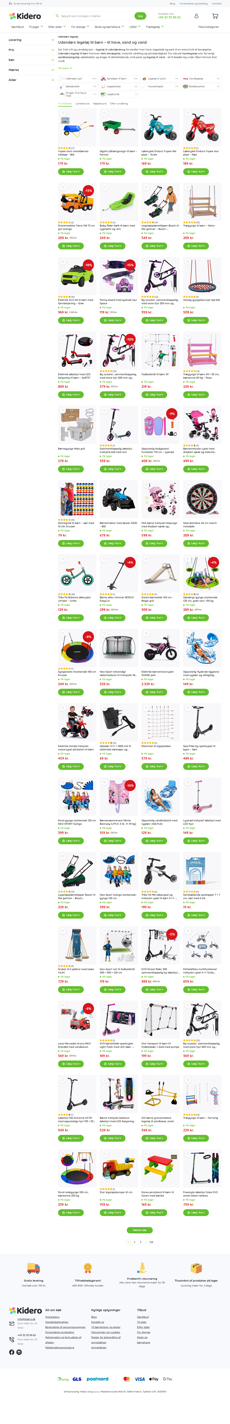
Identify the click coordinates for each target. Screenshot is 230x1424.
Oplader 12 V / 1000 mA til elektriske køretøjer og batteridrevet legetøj (115, 747)
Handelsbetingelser (57, 1322)
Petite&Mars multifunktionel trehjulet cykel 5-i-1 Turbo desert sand (200, 970)
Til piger (34, 27)
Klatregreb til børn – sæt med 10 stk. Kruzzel (76, 524)
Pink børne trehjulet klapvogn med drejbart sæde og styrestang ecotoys (159, 524)
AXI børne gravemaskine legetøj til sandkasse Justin (157, 1119)
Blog (172, 3)
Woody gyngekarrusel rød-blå (201, 300)
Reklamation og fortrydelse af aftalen (63, 1340)
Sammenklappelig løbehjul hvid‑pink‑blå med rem (116, 450)
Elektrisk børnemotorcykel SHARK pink (157, 673)
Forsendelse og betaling (194, 3)
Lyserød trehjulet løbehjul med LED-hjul (202, 822)
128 (151, 1242)
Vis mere (63, 68)
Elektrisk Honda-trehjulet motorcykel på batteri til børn (76, 747)
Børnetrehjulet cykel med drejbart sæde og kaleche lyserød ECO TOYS (199, 450)
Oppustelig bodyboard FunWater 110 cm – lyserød (157, 450)
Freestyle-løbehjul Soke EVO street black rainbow (200, 1194)
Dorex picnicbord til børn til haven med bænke (157, 1194)
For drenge (78, 27)
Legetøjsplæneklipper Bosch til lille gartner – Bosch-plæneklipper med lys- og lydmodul (160, 227)
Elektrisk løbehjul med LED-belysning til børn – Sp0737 (74, 376)
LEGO (133, 27)
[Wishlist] (63, 113)
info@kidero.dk (26, 1319)
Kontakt (216, 3)
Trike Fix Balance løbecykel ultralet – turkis (74, 599)
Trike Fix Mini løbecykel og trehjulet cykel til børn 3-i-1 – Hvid (158, 896)
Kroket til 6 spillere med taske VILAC (76, 970)
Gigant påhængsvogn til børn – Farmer (118, 153)
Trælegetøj (153, 27)
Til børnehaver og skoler (106, 1327)
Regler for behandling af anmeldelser (106, 1340)
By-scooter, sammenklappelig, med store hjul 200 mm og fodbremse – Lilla (160, 301)
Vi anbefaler (65, 103)
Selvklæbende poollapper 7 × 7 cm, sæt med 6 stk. (201, 896)
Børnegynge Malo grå (71, 448)
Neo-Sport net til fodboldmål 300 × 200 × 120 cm (117, 970)
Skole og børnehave (107, 27)
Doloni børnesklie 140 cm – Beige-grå (157, 599)
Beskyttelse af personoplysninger (65, 1327)
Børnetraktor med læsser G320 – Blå (118, 524)
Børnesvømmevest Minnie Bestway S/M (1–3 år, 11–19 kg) (118, 822)
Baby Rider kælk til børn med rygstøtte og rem (117, 227)
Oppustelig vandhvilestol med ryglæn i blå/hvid (159, 822)
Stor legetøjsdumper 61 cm (116, 1192)
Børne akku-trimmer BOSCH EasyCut (117, 599)
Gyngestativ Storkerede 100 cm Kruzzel (77, 673)
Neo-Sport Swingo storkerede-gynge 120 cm (118, 896)
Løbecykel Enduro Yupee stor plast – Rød (201, 153)
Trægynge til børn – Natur (199, 225)
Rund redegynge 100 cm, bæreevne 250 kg (73, 1194)
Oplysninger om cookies (105, 1332)
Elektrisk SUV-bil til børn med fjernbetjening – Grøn (75, 301)
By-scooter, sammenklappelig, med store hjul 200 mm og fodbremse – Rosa (118, 376)
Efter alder (55, 27)
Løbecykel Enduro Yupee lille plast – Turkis (158, 153)
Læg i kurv (73, 171)
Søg (140, 16)
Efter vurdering (119, 103)
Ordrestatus (52, 1317)
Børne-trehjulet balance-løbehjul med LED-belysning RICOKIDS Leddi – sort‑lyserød (118, 1119)
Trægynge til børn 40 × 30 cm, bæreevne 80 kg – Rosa (201, 376)
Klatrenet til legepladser (156, 746)
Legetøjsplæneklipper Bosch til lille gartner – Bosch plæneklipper (76, 896)
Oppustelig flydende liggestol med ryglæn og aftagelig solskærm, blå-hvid (201, 673)
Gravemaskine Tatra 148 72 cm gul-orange (76, 227)
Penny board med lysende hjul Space (118, 301)
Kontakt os (97, 1322)
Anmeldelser (99, 1347)
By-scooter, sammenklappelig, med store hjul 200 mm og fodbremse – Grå (201, 1045)
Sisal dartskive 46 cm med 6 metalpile (200, 524)
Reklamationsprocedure (59, 1347)
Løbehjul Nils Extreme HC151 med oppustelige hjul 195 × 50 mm (75, 1119)
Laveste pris (83, 103)
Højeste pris (100, 103)
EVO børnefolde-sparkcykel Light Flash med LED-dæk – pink (116, 1045)
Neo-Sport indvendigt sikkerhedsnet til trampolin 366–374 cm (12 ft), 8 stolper (119, 673)
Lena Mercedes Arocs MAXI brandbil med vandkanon (74, 1045)
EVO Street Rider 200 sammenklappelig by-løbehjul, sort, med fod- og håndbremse (160, 970)
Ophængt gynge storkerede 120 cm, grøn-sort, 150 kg (200, 599)
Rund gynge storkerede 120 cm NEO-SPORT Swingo (77, 822)
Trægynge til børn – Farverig (200, 1117)
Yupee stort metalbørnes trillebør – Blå (73, 153)
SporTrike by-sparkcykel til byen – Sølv (199, 747)
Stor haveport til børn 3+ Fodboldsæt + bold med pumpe (160, 1045)
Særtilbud (17, 27)
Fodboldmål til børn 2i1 (155, 374)
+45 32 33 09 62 (169, 17)
